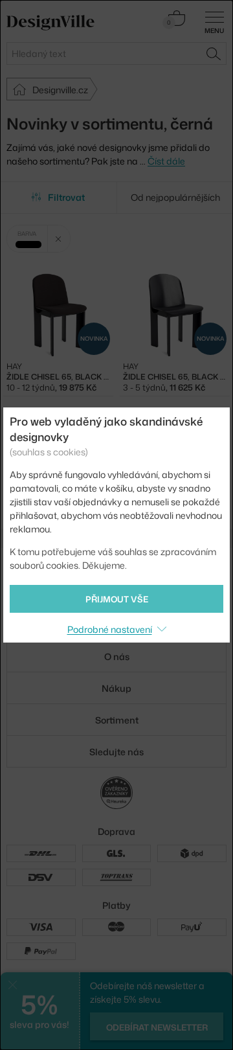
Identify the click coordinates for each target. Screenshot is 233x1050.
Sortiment (117, 720)
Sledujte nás (116, 752)
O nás (116, 656)
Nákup (116, 688)
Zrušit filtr (58, 238)
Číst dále (166, 161)
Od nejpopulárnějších (175, 197)
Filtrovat (66, 197)
